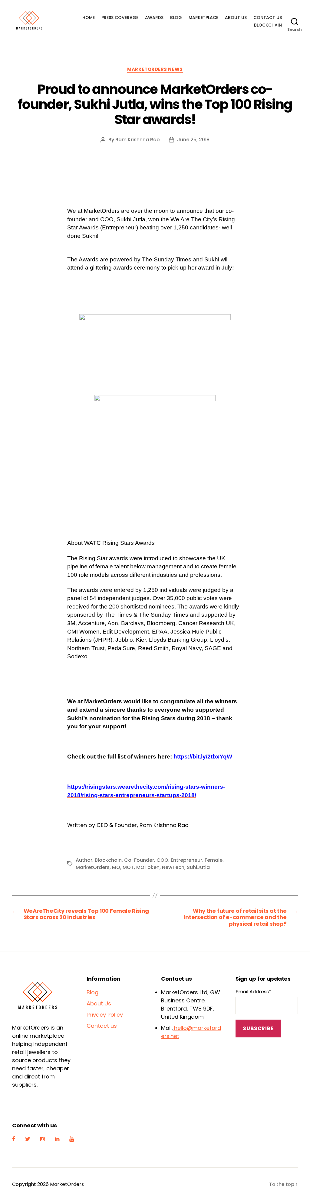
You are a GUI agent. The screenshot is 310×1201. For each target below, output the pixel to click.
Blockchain (268, 25)
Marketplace (203, 17)
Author (84, 860)
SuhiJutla (198, 867)
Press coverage (119, 17)
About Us (236, 17)
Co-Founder (139, 860)
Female (214, 860)
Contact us (267, 17)
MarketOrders (93, 867)
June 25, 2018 (193, 139)
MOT (128, 867)
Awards (154, 17)
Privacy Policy (105, 1014)
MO (116, 867)
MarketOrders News (155, 69)
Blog (176, 17)
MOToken (148, 867)
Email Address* (253, 991)
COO (162, 860)
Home (88, 17)
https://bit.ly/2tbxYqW (202, 756)
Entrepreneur (186, 860)
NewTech (173, 867)
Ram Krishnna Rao (137, 139)
